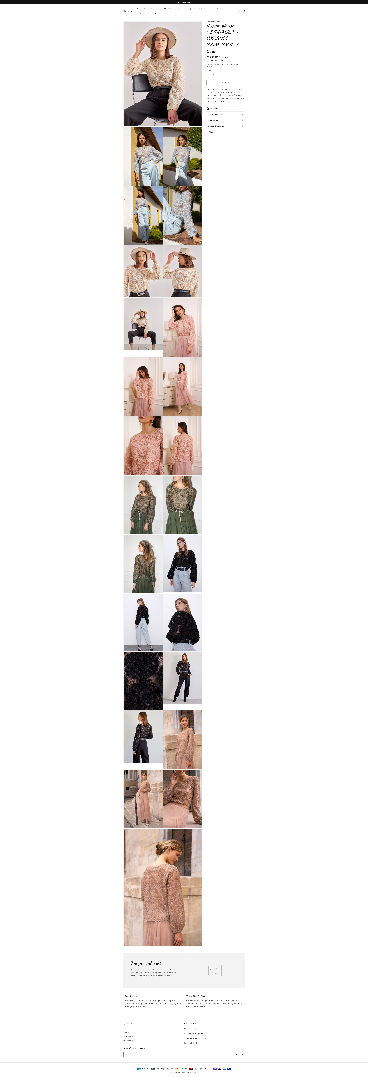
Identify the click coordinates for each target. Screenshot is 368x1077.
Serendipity (180, 1072)
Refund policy (129, 1040)
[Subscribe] (160, 1054)
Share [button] (211, 132)
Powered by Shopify (191, 1072)
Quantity (210, 70)
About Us (127, 1029)
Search (126, 1033)
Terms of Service (130, 1036)
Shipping (210, 60)
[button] (233, 11)
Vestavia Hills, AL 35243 (195, 1038)
